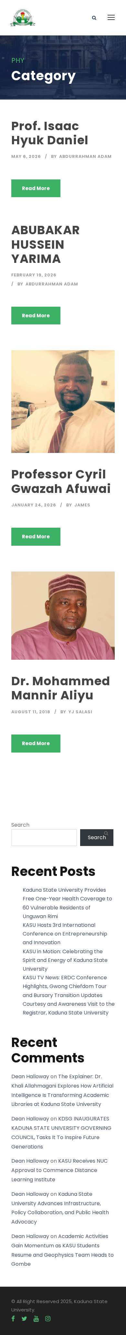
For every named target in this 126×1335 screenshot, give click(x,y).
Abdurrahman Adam (85, 156)
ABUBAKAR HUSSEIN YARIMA (45, 244)
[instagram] (47, 1319)
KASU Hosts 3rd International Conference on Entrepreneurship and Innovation (65, 933)
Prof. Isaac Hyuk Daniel (50, 133)
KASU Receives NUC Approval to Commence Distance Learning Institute (59, 1170)
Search (20, 825)
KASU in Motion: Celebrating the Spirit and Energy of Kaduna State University (65, 960)
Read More (36, 188)
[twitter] (24, 1319)
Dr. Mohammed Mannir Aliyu (60, 688)
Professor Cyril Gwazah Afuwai (61, 481)
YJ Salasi (80, 712)
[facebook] (13, 1319)
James (82, 505)
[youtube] (36, 1319)
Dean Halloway (30, 1076)
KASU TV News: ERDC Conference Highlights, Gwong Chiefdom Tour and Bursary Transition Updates (65, 986)
